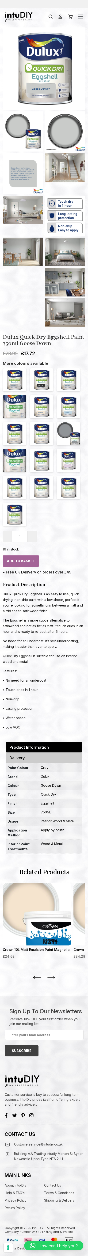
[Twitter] (14, 1115)
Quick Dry (48, 794)
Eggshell (47, 803)
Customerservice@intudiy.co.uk (38, 1144)
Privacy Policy (16, 1200)
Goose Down (51, 785)
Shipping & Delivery (59, 1200)
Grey (44, 768)
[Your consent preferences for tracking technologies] (8, 1247)
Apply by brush (52, 830)
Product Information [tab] (29, 747)
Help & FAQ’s (15, 1193)
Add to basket (21, 561)
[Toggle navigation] (80, 16)
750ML (46, 812)
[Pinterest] (23, 1115)
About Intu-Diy (15, 1185)
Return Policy (15, 1208)
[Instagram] (31, 1115)
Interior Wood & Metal (57, 821)
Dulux (45, 776)
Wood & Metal (52, 844)
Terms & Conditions (59, 1193)
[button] (53, 1245)
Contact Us (52, 1185)
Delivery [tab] (17, 757)
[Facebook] (6, 1115)
